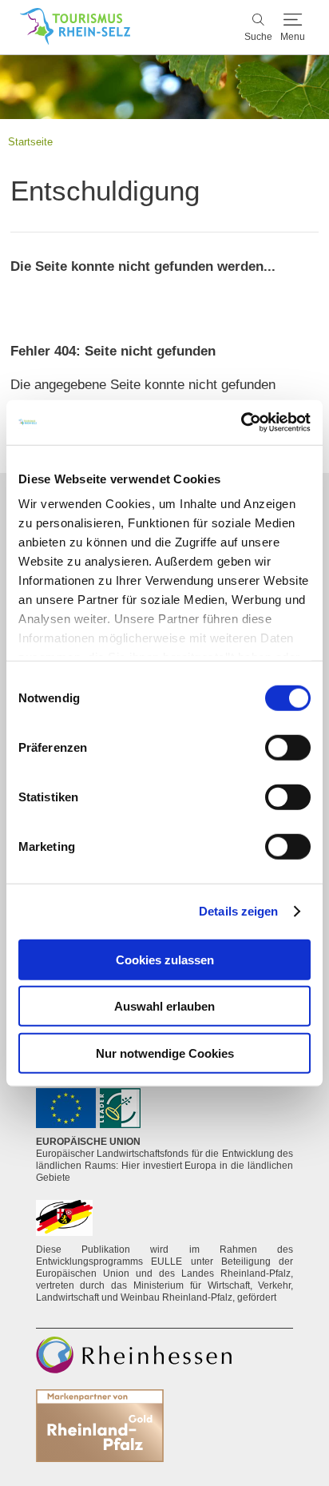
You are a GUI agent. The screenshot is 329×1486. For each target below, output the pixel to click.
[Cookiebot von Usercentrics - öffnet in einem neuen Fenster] (241, 422)
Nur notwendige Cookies (165, 1052)
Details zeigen (238, 911)
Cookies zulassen (165, 959)
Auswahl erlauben (164, 1006)
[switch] (288, 747)
